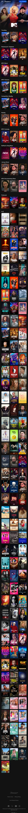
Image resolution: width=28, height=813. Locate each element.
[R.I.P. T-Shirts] (14, 614)
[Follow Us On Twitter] (12, 806)
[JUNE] (23, 499)
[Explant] (5, 397)
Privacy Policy (18, 796)
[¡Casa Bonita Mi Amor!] (23, 308)
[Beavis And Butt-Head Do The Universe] (23, 283)
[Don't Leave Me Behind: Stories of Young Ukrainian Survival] (23, 372)
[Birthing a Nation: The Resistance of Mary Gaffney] (23, 295)
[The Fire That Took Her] (14, 410)
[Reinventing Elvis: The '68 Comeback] (5, 627)
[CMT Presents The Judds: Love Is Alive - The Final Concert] (14, 499)
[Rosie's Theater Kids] (5, 639)
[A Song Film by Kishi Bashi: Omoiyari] (5, 690)
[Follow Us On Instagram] (19, 806)
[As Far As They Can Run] (5, 270)
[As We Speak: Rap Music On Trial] (14, 270)
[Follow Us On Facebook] (8, 806)
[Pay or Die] (5, 614)
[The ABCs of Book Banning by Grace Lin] (23, 219)
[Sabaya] (23, 665)
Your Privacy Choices (14, 800)
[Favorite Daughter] (23, 397)
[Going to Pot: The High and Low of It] (14, 436)
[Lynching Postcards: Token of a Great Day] (14, 537)
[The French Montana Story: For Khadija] (5, 423)
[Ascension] (23, 270)
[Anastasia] (23, 244)
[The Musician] (23, 576)
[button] (2, 1)
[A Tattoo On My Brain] (5, 703)
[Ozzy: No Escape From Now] (14, 601)
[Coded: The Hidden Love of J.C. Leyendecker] (5, 359)
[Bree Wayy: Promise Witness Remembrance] (5, 308)
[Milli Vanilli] (5, 576)
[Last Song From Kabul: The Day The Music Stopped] (14, 525)
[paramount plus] (7, 1)
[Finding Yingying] (5, 410)
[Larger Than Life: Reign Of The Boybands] (14, 512)
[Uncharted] (23, 741)
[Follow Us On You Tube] (16, 806)
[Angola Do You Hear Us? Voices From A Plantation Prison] (5, 257)
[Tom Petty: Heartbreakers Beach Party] (23, 729)
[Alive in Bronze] (5, 244)
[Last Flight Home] (5, 525)
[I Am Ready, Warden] (14, 461)
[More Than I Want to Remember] (14, 576)
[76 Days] (14, 219)
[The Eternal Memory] (14, 385)
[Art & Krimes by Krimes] (23, 257)
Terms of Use (10, 796)
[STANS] (14, 665)
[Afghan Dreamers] (23, 232)
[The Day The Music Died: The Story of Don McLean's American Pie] (14, 372)
